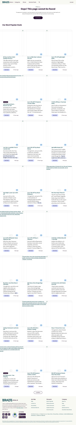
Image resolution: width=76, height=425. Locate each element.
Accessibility (33, 405)
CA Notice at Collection (41, 415)
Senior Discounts (50, 409)
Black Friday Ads (50, 401)
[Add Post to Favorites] (17, 54)
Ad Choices (61, 414)
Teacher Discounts (50, 405)
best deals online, (20, 407)
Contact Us (33, 403)
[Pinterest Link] (3, 417)
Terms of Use (49, 414)
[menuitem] (32, 2)
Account (71, 2)
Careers (63, 405)
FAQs (32, 401)
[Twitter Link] (6, 414)
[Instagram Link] (9, 414)
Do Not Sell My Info (35, 407)
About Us (64, 401)
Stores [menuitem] (24, 2)
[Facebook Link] (3, 414)
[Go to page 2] (59, 99)
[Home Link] (8, 2)
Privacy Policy (56, 414)
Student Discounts (50, 407)
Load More (38, 392)
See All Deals (38, 17)
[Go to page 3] (11, 235)
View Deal (7, 69)
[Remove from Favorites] (41, 54)
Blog (63, 403)
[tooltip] (17, 54)
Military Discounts (50, 403)
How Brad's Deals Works (67, 409)
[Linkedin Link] (6, 417)
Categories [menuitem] (17, 2)
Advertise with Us (65, 407)
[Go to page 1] (58, 99)
